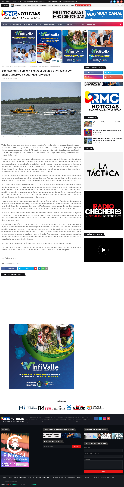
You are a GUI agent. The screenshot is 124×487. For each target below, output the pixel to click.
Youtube (86, 477)
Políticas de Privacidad (20, 477)
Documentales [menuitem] (49, 24)
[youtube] (121, 1)
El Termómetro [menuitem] (15, 24)
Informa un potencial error (54, 1)
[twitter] (114, 1)
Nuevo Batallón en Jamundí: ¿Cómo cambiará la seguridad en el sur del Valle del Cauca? (107, 139)
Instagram (80, 477)
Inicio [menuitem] (5, 24)
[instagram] (118, 1)
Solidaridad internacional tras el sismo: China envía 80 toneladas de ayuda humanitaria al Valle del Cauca (44, 5)
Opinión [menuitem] (38, 24)
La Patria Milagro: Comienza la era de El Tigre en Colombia (107, 131)
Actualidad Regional (10, 263)
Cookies (10, 477)
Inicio (2, 1)
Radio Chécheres (32, 484)
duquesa (5, 78)
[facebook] (111, 1)
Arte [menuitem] (76, 24)
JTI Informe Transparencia (70, 1)
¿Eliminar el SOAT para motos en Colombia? (106, 122)
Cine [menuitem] (82, 24)
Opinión (7, 66)
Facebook (96, 477)
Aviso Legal (31, 477)
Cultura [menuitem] (69, 24)
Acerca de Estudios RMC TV (13, 1)
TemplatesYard (15, 484)
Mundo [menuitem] (60, 24)
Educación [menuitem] (91, 24)
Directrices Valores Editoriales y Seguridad (34, 1)
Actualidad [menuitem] (28, 24)
